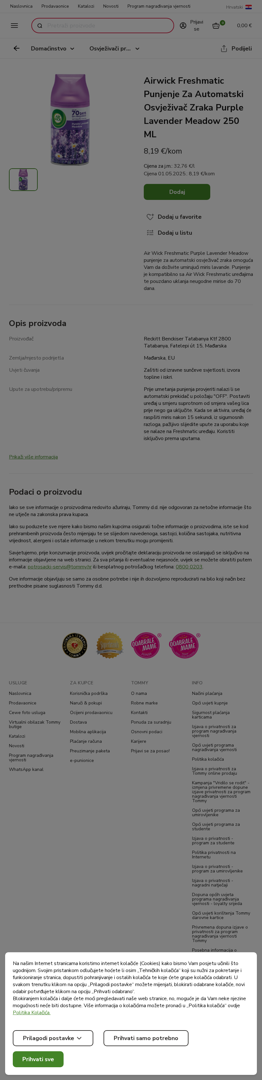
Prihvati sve (38, 1059)
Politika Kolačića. (31, 1012)
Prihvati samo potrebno (146, 1038)
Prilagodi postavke (48, 1038)
